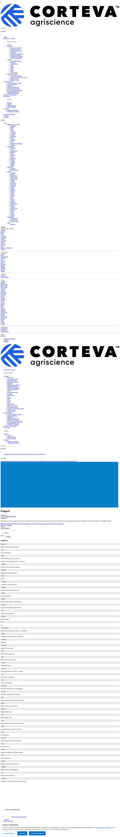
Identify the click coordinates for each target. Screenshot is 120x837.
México (3, 120)
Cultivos (6, 533)
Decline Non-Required (37, 833)
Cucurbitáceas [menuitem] (14, 64)
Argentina (13, 126)
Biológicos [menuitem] (13, 52)
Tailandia (12, 162)
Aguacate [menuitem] (12, 62)
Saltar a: (3, 526)
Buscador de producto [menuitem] (9, 114)
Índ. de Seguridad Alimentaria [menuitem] (15, 90)
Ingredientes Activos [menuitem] (12, 74)
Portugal (12, 206)
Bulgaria (12, 174)
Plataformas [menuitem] (10, 46)
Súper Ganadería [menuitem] (11, 105)
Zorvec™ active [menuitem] (14, 78)
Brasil (11, 129)
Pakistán (12, 161)
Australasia (10, 167)
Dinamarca (13, 183)
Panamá (12, 139)
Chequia (12, 180)
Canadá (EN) (13, 218)
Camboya (12, 148)
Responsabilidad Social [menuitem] (13, 92)
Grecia (12, 193)
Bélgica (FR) (13, 176)
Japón (11, 157)
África (8, 223)
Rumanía (12, 209)
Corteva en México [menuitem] (12, 84)
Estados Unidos (14, 221)
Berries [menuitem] (12, 70)
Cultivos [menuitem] (9, 59)
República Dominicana (16, 143)
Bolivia (12, 127)
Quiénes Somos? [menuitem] (8, 81)
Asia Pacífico (10, 146)
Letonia (12, 199)
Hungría (12, 195)
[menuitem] (9, 45)
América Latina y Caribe (13, 124)
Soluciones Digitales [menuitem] (15, 55)
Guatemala (13, 136)
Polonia (12, 205)
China (12, 149)
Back (5, 123)
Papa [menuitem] (11, 65)
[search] (1, 34)
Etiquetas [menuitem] (6, 115)
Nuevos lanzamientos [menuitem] (15, 58)
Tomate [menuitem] (12, 67)
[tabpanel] (60, 661)
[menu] (1, 3)
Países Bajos (13, 203)
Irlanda (12, 196)
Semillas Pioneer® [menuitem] (15, 49)
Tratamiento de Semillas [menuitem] (16, 56)
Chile (11, 130)
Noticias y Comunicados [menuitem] (10, 94)
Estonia (12, 189)
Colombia (13, 132)
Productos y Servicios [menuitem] (9, 38)
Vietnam (12, 165)
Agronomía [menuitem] (7, 96)
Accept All (22, 833)
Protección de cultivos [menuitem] (16, 50)
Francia (12, 192)
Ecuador (12, 134)
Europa (9, 171)
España (12, 187)
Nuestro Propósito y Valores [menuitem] (14, 83)
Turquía (12, 214)
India (11, 154)
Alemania (12, 173)
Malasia (12, 159)
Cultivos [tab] (8, 536)
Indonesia (12, 155)
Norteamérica (10, 217)
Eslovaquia (13, 184)
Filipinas (12, 152)
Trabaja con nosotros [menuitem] (12, 110)
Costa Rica (13, 133)
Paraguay (12, 140)
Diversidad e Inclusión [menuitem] (13, 93)
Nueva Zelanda (14, 170)
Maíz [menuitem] (11, 68)
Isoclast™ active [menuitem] (14, 80)
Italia (11, 198)
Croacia (12, 181)
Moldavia (12, 202)
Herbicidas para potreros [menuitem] (16, 53)
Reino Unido (13, 208)
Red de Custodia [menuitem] (11, 107)
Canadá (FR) (13, 220)
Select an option (5, 528)
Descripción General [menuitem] (15, 48)
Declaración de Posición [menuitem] (13, 89)
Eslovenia (13, 186)
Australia (12, 168)
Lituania (12, 201)
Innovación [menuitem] (10, 86)
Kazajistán (13, 158)
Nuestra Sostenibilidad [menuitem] (13, 87)
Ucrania (12, 215)
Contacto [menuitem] (6, 108)
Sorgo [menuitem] (12, 71)
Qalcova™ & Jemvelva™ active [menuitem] (18, 77)
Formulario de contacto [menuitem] (13, 111)
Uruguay (12, 145)
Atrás (5, 37)
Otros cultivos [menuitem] (14, 72)
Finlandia (12, 190)
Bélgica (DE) (13, 179)
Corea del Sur (14, 151)
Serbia (12, 211)
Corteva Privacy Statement (103, 827)
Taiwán (12, 164)
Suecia (12, 212)
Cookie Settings (9, 833)
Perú (11, 142)
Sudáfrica (12, 224)
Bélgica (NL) (13, 177)
